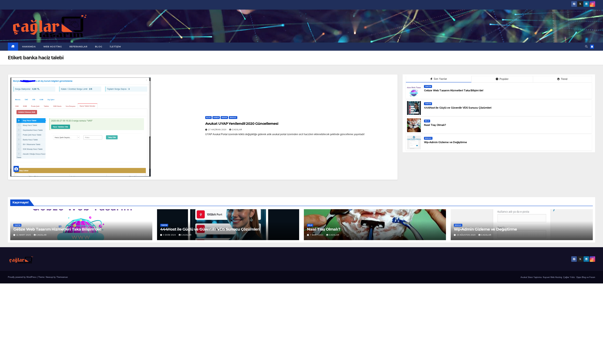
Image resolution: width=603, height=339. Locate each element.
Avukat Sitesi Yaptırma (531, 277)
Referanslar (78, 46)
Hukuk (224, 117)
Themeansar (62, 277)
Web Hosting (52, 46)
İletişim (115, 46)
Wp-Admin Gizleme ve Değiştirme (445, 142)
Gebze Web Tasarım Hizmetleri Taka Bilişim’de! (453, 90)
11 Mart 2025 (24, 235)
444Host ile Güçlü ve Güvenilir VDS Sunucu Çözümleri (457, 107)
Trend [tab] (563, 79)
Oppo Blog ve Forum (585, 277)
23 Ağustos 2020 (466, 235)
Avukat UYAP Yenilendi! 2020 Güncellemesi (241, 123)
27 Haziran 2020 (217, 130)
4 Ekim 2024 (170, 235)
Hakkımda (29, 46)
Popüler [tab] (504, 79)
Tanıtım (428, 86)
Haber (216, 117)
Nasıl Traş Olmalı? (435, 125)
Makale (233, 117)
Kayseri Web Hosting (552, 277)
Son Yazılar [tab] (440, 79)
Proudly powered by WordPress (22, 277)
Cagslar (237, 130)
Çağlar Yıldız (569, 277)
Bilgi (427, 121)
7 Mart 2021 (317, 235)
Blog (98, 46)
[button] (586, 46)
